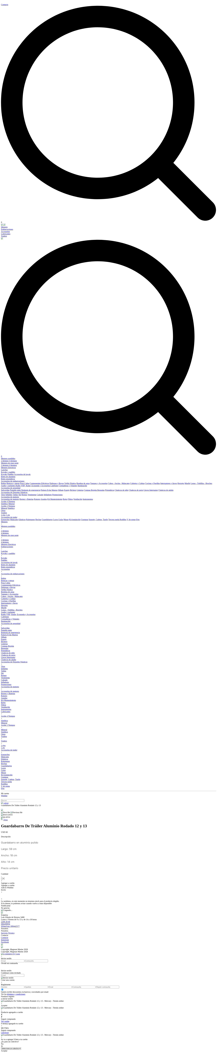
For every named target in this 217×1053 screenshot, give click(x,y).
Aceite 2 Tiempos (8, 506)
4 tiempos (13, 461)
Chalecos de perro (136, 490)
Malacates (14, 519)
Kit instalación (74, 519)
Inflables (9, 495)
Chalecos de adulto (165, 490)
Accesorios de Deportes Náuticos (14, 492)
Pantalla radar (15, 490)
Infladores (48, 495)
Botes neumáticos (8, 479)
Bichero (73, 490)
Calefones (54, 486)
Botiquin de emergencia (30, 490)
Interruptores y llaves (168, 483)
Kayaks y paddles (8, 472)
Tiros (3, 495)
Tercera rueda (114, 519)
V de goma (131, 519)
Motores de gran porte (9, 463)
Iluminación (82, 486)
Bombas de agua (83, 483)
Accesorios (5, 231)
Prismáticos (109, 490)
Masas (66, 519)
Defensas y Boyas (56, 483)
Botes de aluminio (8, 477)
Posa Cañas (24, 483)
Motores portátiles (8, 458)
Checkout (5, 1033)
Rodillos (123, 519)
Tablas (15, 495)
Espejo (66, 490)
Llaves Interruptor (151, 490)
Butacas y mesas (13, 483)
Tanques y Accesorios (98, 483)
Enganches (5, 519)
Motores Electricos (8, 467)
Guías (60, 519)
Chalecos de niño (121, 490)
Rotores (37, 499)
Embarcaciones (7, 229)
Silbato (61, 490)
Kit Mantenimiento (54, 499)
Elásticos (22, 519)
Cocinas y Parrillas (152, 483)
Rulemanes (30, 519)
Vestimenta (32, 495)
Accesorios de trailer (9, 517)
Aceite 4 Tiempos (8, 501)
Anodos (44, 499)
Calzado (40, 495)
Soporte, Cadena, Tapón (98, 519)
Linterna (80, 490)
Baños (3, 483)
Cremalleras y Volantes (68, 486)
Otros (3, 510)
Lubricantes (5, 234)
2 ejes (3, 515)
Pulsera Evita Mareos (49, 490)
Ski (19, 495)
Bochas (38, 519)
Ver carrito (5, 1021)
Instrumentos (88, 499)
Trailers (4, 236)
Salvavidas (5, 490)
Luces (55, 519)
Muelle (187, 483)
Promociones (57, 495)
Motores (4, 227)
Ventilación (77, 499)
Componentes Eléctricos (39, 483)
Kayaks (4, 474)
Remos (24, 495)
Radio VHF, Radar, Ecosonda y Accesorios (33, 486)
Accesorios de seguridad (10, 488)
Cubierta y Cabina (137, 483)
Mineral (11, 504)
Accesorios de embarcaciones (12, 481)
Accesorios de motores (10, 497)
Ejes (138, 519)
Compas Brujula (90, 490)
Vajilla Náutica (70, 483)
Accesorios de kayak (22, 474)
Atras (5, 820)
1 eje (8, 515)
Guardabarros (47, 519)
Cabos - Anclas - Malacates (119, 483)
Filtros (70, 499)
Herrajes (180, 483)
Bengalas (101, 490)
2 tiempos (5, 461)
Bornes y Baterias (26, 499)
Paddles (11, 474)
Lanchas (4, 470)
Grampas (84, 519)
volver (6, 803)
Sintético (4, 504)
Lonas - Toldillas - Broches (201, 483)
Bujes (65, 499)
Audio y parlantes (8, 486)
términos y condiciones (16, 994)
